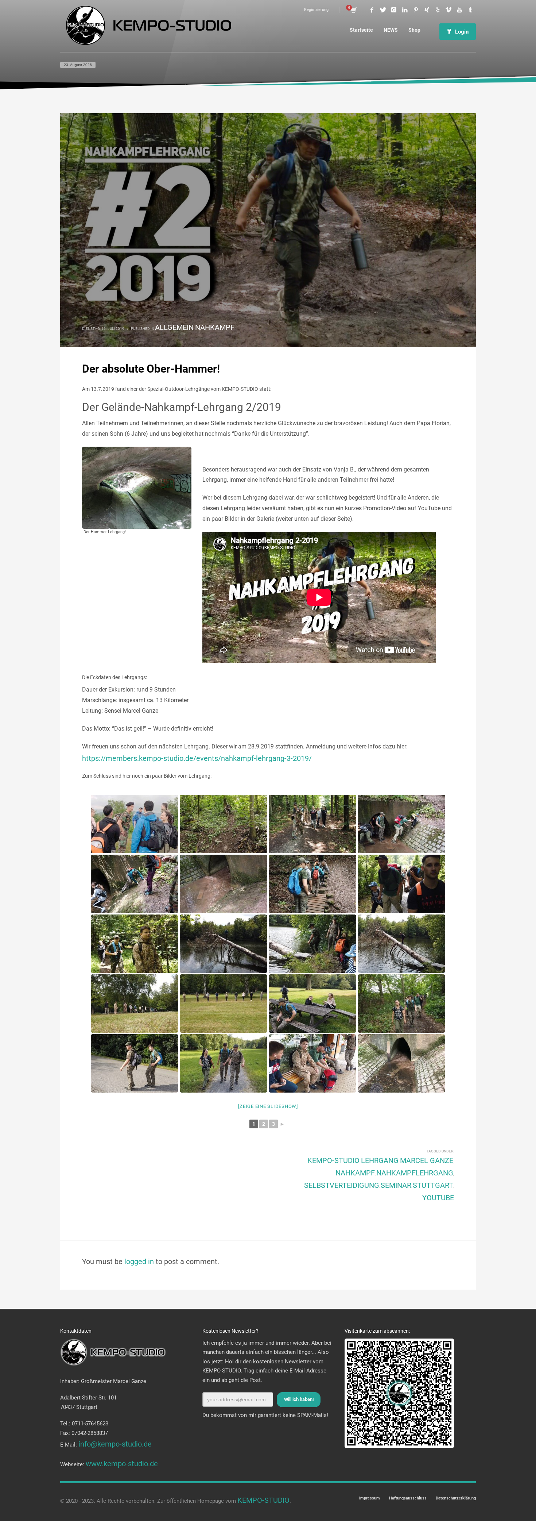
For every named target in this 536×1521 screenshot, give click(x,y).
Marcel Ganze (426, 1160)
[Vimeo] (448, 9)
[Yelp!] (437, 9)
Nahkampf (214, 327)
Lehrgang (380, 1160)
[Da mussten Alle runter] (223, 824)
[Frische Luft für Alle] (134, 943)
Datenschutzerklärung (456, 1498)
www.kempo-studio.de (122, 1463)
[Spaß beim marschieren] (312, 824)
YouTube (438, 1197)
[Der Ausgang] (223, 884)
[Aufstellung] (134, 1003)
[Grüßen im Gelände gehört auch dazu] (223, 1003)
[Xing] (426, 9)
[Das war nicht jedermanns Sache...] (312, 943)
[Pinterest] (415, 9)
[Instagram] (393, 9)
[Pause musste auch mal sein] (312, 1003)
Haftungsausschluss (408, 1498)
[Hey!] (134, 1063)
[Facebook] (371, 9)
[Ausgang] (401, 1063)
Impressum (369, 1498)
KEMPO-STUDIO (333, 1160)
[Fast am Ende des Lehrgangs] (223, 1063)
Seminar (396, 1185)
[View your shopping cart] (353, 10)
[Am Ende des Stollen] (401, 824)
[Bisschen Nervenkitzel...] (223, 943)
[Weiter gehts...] (401, 1003)
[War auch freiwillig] (401, 943)
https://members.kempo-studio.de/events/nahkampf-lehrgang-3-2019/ (197, 758)
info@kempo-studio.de (115, 1444)
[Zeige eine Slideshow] (268, 1106)
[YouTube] (459, 9)
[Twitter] (382, 9)
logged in (140, 1261)
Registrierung (316, 9)
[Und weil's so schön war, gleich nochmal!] (134, 884)
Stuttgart (433, 1185)
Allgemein (174, 327)
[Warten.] (312, 1063)
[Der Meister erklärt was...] (134, 824)
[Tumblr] (470, 9)
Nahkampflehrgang (414, 1172)
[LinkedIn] (404, 9)
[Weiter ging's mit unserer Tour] (401, 884)
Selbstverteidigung (341, 1185)
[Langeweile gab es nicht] (312, 884)
